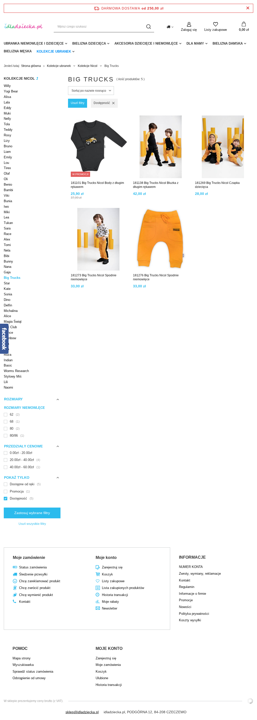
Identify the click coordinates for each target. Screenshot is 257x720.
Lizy (7, 141)
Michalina (11, 311)
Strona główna (31, 66)
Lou (6, 163)
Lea (6, 217)
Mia (6, 343)
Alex (7, 239)
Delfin (8, 305)
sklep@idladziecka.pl (82, 712)
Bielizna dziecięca (89, 43)
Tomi (7, 245)
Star (7, 283)
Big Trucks (12, 278)
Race (7, 234)
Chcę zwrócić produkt (34, 588)
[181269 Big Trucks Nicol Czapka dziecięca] (222, 147)
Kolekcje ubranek (54, 51)
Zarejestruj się (112, 567)
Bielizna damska (228, 43)
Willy (7, 86)
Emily (8, 157)
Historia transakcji (115, 595)
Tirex (7, 168)
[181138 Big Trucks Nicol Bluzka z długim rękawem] (161, 147)
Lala (7, 102)
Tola (7, 124)
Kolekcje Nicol (87, 66)
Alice (7, 316)
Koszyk (107, 574)
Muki (7, 113)
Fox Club (10, 327)
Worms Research (16, 371)
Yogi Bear (11, 91)
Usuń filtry (77, 103)
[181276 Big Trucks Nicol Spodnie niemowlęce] (161, 239)
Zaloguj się (189, 30)
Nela (7, 250)
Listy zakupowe (215, 30)
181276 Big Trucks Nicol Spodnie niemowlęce (156, 277)
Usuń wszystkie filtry (32, 524)
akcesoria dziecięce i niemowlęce (146, 43)
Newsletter (109, 608)
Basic (8, 365)
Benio (8, 184)
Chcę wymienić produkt (36, 595)
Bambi (8, 190)
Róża (7, 354)
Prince (8, 332)
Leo (6, 349)
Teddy (8, 130)
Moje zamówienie (29, 557)
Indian (8, 360)
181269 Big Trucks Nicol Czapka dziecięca (217, 185)
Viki (6, 195)
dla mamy (195, 43)
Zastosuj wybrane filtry (32, 513)
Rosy (7, 135)
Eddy (7, 108)
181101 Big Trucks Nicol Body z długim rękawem (97, 185)
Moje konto (106, 557)
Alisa (7, 97)
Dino (7, 300)
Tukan (8, 223)
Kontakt (24, 602)
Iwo (6, 206)
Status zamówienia (33, 567)
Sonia (8, 294)
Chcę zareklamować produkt (39, 581)
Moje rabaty (110, 602)
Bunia (8, 201)
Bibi (6, 256)
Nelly (7, 119)
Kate (7, 289)
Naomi (8, 387)
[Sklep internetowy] (250, 701)
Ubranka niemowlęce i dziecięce (34, 43)
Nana (7, 267)
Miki (7, 212)
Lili (6, 382)
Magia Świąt (13, 321)
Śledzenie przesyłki (33, 574)
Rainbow (10, 338)
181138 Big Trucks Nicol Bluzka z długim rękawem (155, 185)
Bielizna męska (18, 51)
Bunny (8, 261)
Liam (7, 152)
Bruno (8, 146)
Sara (7, 228)
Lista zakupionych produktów (123, 588)
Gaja (7, 272)
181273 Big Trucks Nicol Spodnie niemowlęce (93, 277)
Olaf (7, 173)
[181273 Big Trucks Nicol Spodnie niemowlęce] (98, 239)
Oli (6, 179)
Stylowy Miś (13, 376)
